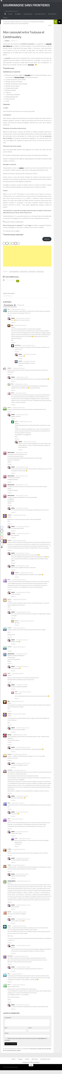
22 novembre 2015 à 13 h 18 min (23, 592)
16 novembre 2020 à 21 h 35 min (23, 966)
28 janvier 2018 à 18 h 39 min (19, 865)
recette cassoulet (32, 271)
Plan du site (35, 1059)
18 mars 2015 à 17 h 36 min (22, 508)
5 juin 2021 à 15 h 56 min (17, 973)
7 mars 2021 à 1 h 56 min (21, 393)
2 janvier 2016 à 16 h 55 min (19, 646)
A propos (20, 1059)
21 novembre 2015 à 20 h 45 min (19, 579)
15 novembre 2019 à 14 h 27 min (23, 919)
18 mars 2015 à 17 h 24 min (22, 495)
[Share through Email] (18, 243)
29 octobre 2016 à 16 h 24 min (22, 727)
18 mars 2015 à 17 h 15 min (22, 475)
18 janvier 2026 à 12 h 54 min (26, 421)
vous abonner (41, 1038)
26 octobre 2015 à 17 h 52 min (22, 553)
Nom (6, 1027)
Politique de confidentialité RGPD (31, 1062)
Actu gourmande (28, 14)
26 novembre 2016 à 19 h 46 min (20, 754)
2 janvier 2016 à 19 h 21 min (22, 639)
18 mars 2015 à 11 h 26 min (22, 452)
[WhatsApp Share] (9, 243)
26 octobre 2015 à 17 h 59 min (26, 572)
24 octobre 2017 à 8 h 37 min (19, 849)
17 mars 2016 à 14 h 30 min (25, 691)
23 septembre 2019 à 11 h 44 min (23, 905)
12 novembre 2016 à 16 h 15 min (23, 747)
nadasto (7, 41)
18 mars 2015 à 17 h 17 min (22, 484)
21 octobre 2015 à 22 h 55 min (22, 526)
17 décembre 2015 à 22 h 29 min (27, 620)
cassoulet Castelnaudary (14, 271)
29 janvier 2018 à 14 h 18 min (22, 874)
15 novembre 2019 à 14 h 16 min (20, 911)
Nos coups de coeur (40, 14)
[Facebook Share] (4, 243)
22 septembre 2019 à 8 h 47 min (24, 881)
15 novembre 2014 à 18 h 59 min (18, 309)
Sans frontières (52, 14)
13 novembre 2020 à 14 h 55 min (23, 945)
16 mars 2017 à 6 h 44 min (17, 818)
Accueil (10, 14)
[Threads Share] (15, 243)
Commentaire (8, 1017)
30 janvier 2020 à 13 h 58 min (30, 354)
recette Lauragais (40, 271)
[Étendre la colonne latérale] (59, 22)
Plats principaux (23, 23)
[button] (2, 547)
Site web (6, 1033)
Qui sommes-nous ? (45, 1059)
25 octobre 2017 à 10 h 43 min (22, 858)
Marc (12, 325)
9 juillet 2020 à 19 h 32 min (29, 361)
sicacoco (9, 734)
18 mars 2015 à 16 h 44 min (22, 467)
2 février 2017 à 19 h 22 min (22, 811)
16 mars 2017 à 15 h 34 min (22, 831)
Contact (5, 17)
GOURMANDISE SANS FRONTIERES (26, 5)
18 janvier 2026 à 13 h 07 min (30, 441)
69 (50, 25)
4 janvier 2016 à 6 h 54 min (21, 653)
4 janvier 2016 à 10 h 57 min (22, 666)
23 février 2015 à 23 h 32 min (18, 407)
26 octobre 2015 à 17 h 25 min (19, 540)
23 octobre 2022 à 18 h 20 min (18, 984)
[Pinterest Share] (12, 243)
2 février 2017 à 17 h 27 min (18, 803)
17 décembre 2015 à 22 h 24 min (23, 612)
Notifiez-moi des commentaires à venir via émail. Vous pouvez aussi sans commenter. (26, 1039)
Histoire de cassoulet (8, 293)
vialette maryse (11, 452)
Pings (21, 305)
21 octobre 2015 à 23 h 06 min (23, 533)
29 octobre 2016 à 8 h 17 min (17, 701)
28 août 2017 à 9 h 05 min (20, 325)
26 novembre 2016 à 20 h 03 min (23, 763)
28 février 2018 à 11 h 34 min (21, 384)
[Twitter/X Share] (7, 243)
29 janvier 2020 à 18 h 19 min (28, 345)
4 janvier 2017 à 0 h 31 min (19, 770)
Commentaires (10, 305)
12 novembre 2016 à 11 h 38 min (20, 734)
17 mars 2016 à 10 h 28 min (18, 673)
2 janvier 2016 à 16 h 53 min (19, 627)
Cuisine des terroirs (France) (12, 22)
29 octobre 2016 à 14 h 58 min (19, 713)
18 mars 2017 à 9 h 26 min (24, 838)
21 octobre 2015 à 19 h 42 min (19, 515)
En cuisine (17, 14)
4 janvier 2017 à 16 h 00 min (22, 796)
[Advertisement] (27, 256)
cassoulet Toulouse (23, 271)
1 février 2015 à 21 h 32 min (22, 377)
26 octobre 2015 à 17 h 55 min (22, 565)
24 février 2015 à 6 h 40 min (22, 414)
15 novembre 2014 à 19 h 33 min (23, 318)
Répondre (10, 315)
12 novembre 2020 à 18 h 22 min (19, 925)
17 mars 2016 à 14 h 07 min (22, 684)
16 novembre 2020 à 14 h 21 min (21, 956)
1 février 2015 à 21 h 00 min (19, 368)
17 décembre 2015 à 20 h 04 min (20, 599)
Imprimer (46, 239)
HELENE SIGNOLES (11, 880)
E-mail (30, 1027)
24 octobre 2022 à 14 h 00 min (22, 1004)
